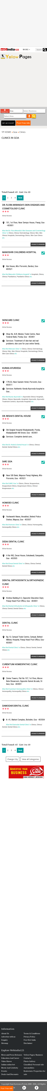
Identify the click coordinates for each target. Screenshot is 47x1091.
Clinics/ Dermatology (21, 233)
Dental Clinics (12, 447)
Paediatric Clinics (23, 277)
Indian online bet (8, 1064)
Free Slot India (30, 1040)
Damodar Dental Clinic (15, 705)
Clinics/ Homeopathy (34, 525)
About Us (5, 1033)
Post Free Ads (23, 123)
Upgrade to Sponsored (38, 244)
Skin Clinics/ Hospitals (20, 351)
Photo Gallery (29, 1061)
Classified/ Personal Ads (34, 1064)
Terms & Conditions (32, 1033)
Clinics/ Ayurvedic (14, 399)
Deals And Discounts (9, 1074)
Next (20, 197)
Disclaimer (28, 1043)
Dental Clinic (10, 622)
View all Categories (30, 759)
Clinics (11, 233)
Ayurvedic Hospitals (24, 401)
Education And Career (10, 1058)
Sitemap (4, 1043)
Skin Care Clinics (36, 235)
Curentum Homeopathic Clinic (19, 664)
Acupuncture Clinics (9, 486)
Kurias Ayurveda (11, 368)
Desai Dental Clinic (13, 541)
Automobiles (29, 1068)
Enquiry (4, 1040)
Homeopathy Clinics (9, 527)
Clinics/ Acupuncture (31, 483)
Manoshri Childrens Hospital (19, 252)
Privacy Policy (29, 1036)
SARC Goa (7, 461)
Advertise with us (8, 1036)
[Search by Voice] (29, 116)
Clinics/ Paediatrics (9, 277)
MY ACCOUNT (8, 123)
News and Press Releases (11, 1055)
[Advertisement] (23, 23)
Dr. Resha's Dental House (16, 416)
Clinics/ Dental (35, 563)
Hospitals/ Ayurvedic (28, 399)
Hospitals (34, 274)
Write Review (7, 216)
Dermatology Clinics (22, 235)
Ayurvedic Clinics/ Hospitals (33, 397)
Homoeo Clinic (10, 502)
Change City (12, 759)
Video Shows (6, 1061)
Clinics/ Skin (34, 233)
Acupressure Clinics (24, 486)
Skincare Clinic (10, 320)
